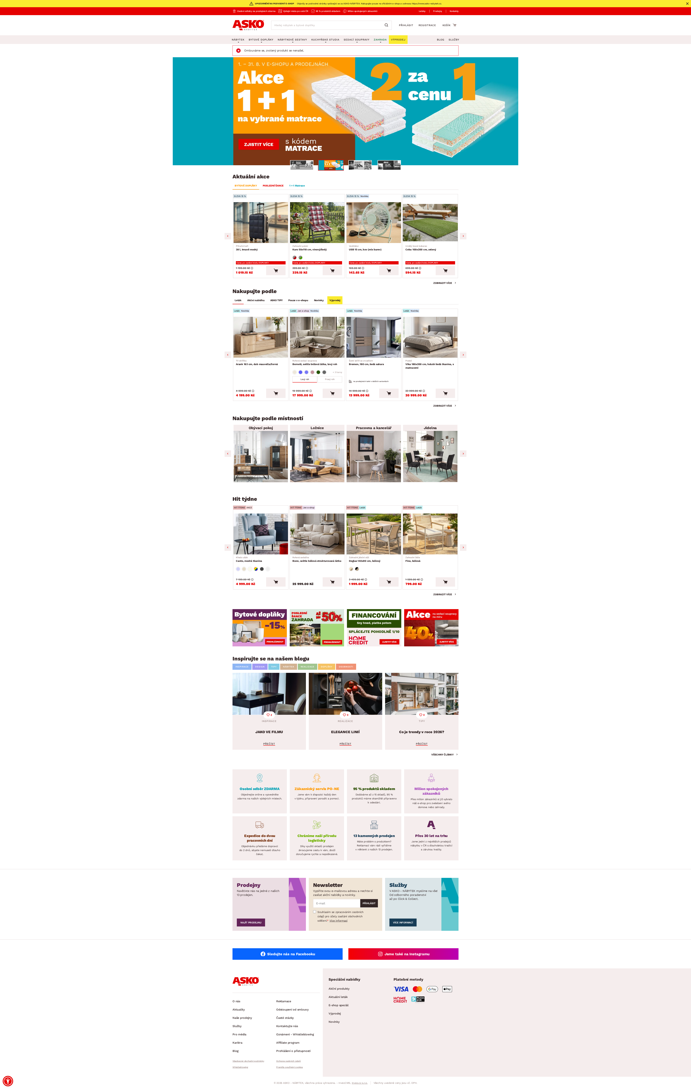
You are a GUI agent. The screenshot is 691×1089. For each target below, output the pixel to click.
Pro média (239, 1034)
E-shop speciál (339, 1005)
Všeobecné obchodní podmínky (248, 1061)
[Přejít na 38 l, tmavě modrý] (260, 222)
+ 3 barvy (337, 372)
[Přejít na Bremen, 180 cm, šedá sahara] (373, 337)
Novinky (319, 300)
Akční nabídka (256, 300)
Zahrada (380, 39)
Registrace (427, 25)
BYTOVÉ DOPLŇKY (246, 185)
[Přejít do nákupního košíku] (449, 25)
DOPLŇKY (326, 666)
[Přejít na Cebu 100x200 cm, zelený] (430, 222)
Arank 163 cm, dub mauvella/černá (257, 362)
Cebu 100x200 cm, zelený (420, 248)
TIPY (274, 666)
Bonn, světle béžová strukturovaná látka (316, 559)
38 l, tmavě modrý (247, 248)
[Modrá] (300, 372)
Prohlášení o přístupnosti (293, 1051)
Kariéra (237, 1042)
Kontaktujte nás (287, 1026)
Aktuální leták (338, 997)
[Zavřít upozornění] (687, 3)
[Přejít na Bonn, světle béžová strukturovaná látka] (317, 534)
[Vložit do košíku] (276, 270)
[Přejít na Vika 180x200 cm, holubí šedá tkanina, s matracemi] (430, 337)
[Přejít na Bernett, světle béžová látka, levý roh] (317, 337)
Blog (440, 39)
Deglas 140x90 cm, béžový (364, 559)
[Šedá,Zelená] (300, 257)
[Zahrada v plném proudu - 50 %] (345, 111)
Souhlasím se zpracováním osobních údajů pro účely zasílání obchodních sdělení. (340, 916)
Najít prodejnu (250, 922)
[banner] (259, 627)
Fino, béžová (412, 559)
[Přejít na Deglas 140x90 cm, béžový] (373, 534)
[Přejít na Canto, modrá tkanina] (260, 534)
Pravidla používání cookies (289, 1067)
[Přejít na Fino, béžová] (430, 534)
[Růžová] (312, 372)
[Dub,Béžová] (351, 569)
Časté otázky (285, 1018)
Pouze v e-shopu (298, 300)
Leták (238, 300)
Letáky (422, 11)
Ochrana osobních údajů (288, 1061)
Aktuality (238, 1009)
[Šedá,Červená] (294, 257)
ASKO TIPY (276, 300)
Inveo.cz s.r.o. (360, 1082)
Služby (454, 39)
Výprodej (334, 300)
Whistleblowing (240, 1067)
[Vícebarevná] (256, 569)
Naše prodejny (242, 1018)
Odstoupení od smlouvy (292, 1009)
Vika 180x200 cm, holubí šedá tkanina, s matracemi (429, 364)
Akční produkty (339, 988)
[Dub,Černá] (357, 569)
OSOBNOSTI (346, 666)
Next (463, 236)
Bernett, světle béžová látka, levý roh (314, 362)
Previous (228, 236)
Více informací (338, 920)
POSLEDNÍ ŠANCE (273, 185)
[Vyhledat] (387, 25)
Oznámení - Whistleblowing (295, 1034)
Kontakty (454, 11)
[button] (8, 1081)
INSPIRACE (242, 666)
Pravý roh (330, 379)
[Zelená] (318, 372)
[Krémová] (250, 569)
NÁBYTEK (288, 666)
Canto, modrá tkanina (249, 559)
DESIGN (260, 666)
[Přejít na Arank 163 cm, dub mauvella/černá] (260, 337)
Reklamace (283, 1001)
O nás (236, 1001)
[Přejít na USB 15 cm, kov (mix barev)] (373, 222)
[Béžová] (294, 372)
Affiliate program (287, 1042)
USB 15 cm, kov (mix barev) (365, 248)
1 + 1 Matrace (297, 185)
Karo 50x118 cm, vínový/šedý (309, 248)
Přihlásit (406, 25)
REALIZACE (307, 666)
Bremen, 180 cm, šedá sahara (366, 362)
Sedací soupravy (356, 39)
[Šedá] (324, 372)
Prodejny (437, 11)
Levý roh (305, 379)
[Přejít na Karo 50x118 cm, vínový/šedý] (317, 222)
